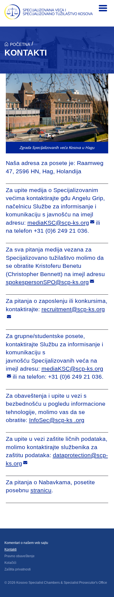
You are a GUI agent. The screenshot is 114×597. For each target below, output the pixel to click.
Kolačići (10, 563)
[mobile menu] (102, 8)
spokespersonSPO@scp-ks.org (47, 282)
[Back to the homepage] (48, 11)
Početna (20, 44)
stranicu (40, 490)
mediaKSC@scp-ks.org (58, 222)
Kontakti (10, 549)
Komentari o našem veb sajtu (26, 543)
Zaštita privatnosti (17, 569)
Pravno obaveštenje (19, 556)
